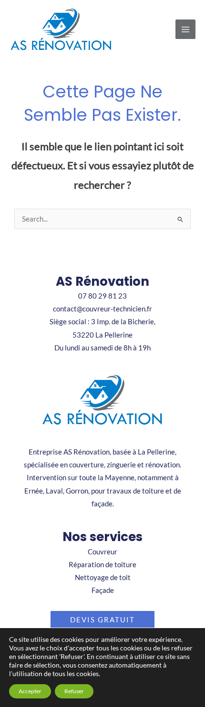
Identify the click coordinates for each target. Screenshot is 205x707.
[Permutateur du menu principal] (185, 29)
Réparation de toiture (102, 565)
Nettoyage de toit (103, 577)
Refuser (74, 691)
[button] (102, 620)
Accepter (30, 691)
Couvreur (102, 552)
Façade (103, 590)
